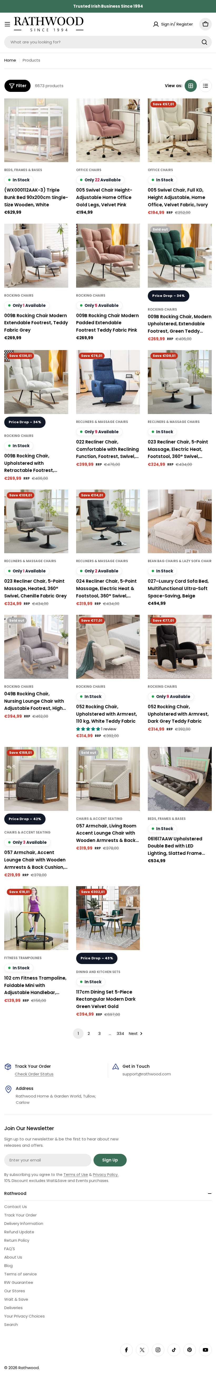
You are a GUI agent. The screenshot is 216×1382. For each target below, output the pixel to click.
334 (120, 1033)
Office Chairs (88, 170)
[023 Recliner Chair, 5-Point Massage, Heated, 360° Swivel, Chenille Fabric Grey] (36, 521)
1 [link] (78, 1033)
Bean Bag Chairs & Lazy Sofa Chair (180, 561)
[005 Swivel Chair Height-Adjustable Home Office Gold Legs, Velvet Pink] (108, 130)
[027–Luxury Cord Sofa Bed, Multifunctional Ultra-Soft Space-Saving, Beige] (180, 521)
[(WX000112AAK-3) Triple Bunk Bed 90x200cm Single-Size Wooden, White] (36, 130)
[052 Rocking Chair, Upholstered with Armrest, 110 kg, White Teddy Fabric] (108, 647)
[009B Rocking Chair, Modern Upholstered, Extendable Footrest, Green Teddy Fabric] (180, 256)
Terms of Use (75, 1174)
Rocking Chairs (18, 295)
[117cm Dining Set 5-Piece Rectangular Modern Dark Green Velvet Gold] (108, 918)
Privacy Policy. (106, 1174)
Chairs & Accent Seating (27, 832)
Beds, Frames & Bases (23, 170)
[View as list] (205, 85)
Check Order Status (34, 1074)
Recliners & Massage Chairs (102, 422)
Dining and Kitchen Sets (98, 972)
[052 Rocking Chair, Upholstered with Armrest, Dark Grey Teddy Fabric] (180, 647)
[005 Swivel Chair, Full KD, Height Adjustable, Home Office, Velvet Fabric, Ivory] (180, 130)
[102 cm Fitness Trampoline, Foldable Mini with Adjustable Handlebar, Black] (36, 918)
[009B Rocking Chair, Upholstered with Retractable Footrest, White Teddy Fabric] (36, 382)
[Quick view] (60, 110)
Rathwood (28, 1367)
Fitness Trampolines (23, 958)
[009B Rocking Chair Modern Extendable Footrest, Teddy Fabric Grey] (36, 256)
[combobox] (108, 42)
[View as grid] (190, 85)
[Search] (204, 42)
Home (10, 60)
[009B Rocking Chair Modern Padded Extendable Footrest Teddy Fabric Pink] (108, 256)
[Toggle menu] (7, 24)
